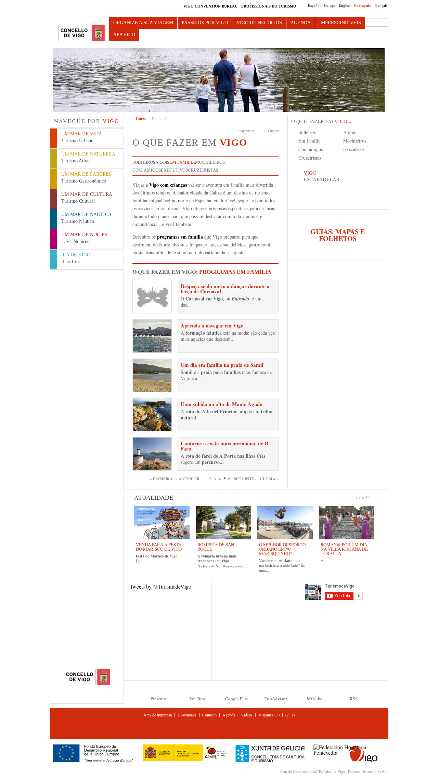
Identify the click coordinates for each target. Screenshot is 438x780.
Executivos (174, 170)
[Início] (81, 33)
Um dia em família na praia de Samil (222, 364)
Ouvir (273, 130)
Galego (329, 5)
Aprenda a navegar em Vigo (212, 325)
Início (141, 118)
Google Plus (236, 699)
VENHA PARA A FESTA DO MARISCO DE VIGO (159, 546)
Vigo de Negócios (259, 22)
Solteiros (143, 162)
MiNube (314, 699)
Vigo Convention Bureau (210, 6)
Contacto (209, 714)
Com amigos (146, 170)
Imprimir (246, 130)
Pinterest (159, 699)
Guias (290, 714)
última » (269, 478)
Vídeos (247, 714)
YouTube (197, 699)
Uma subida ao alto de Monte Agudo (221, 404)
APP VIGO (124, 34)
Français (380, 5)
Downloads (187, 714)
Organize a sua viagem (143, 22)
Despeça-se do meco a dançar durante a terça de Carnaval (225, 288)
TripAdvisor (276, 699)
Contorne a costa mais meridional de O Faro (225, 446)
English (345, 5)
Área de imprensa (157, 714)
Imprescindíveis (340, 22)
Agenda (301, 22)
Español (314, 5)
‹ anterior (187, 478)
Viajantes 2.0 (269, 714)
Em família (182, 162)
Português (362, 5)
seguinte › (245, 478)
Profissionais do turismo (268, 6)
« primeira (161, 478)
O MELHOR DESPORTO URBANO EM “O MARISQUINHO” (282, 548)
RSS (354, 699)
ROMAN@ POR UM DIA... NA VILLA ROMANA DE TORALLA (345, 548)
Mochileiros (210, 162)
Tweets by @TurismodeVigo (160, 586)
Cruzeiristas (203, 170)
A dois (162, 162)
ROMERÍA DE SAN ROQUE (215, 546)
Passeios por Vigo (205, 22)
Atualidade (153, 497)
